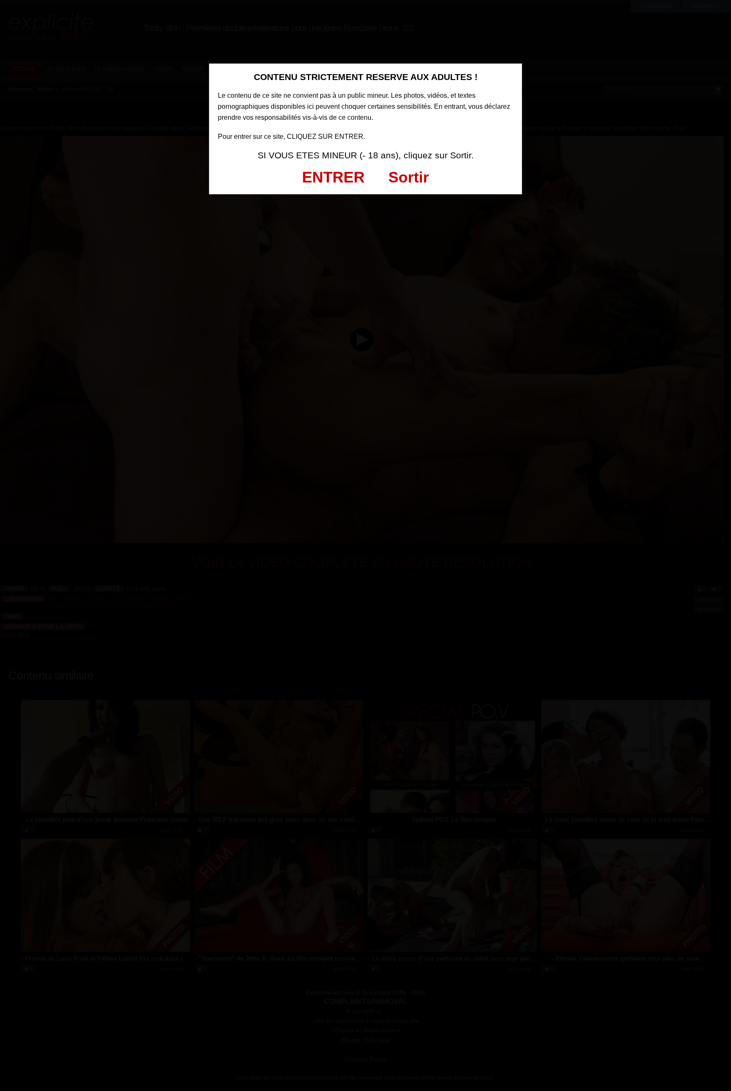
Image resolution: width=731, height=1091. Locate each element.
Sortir (408, 177)
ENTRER (333, 177)
